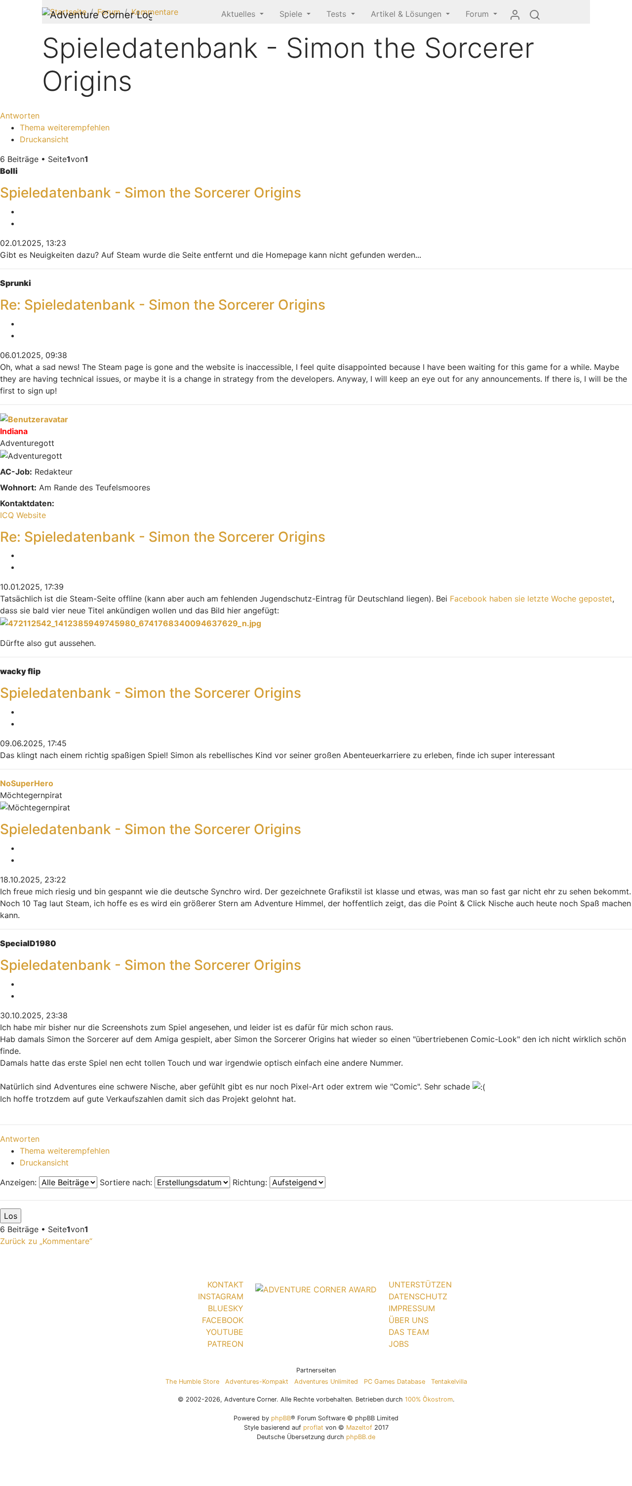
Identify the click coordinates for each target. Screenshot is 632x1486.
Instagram (220, 1296)
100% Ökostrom (429, 1399)
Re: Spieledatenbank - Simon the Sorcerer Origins (162, 304)
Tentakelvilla (449, 1381)
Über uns (409, 1320)
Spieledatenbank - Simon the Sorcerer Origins (150, 192)
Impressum (412, 1308)
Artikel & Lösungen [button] (407, 14)
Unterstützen (420, 1284)
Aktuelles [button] (239, 14)
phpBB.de (360, 1437)
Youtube (224, 1332)
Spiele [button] (292, 14)
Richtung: (251, 1182)
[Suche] (535, 14)
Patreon (225, 1344)
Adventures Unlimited (326, 1381)
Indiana (14, 431)
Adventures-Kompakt (256, 1381)
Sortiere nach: (127, 1182)
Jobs (399, 1344)
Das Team (409, 1332)
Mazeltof (359, 1427)
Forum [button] (478, 14)
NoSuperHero (26, 783)
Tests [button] (337, 14)
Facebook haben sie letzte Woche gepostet (531, 598)
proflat (313, 1427)
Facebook (222, 1320)
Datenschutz (418, 1296)
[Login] (515, 14)
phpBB (281, 1418)
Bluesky (225, 1308)
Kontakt (225, 1284)
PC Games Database (394, 1381)
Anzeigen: (19, 1182)
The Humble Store (192, 1381)
